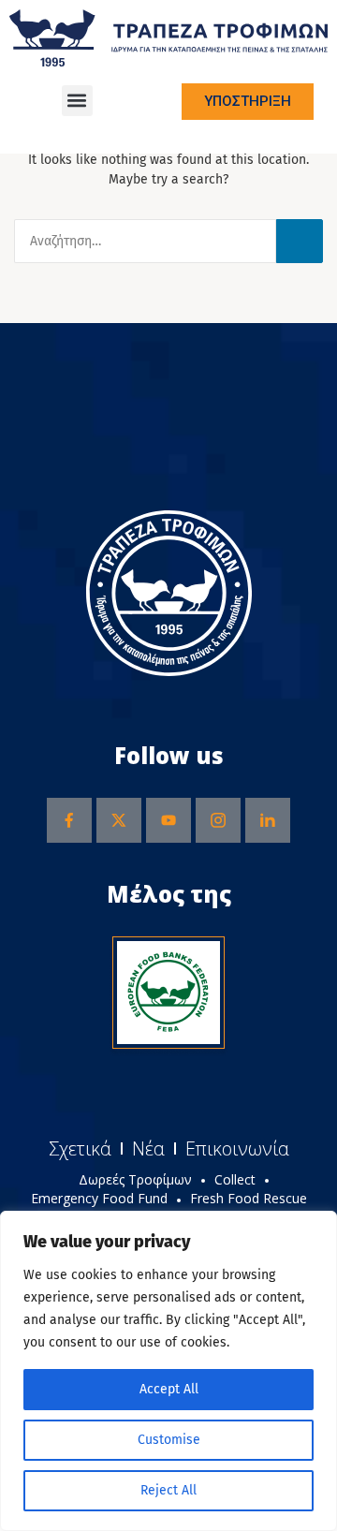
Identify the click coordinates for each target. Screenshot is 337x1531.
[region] (168, 1371)
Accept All (168, 1389)
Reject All (168, 1490)
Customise (169, 1440)
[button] (77, 100)
